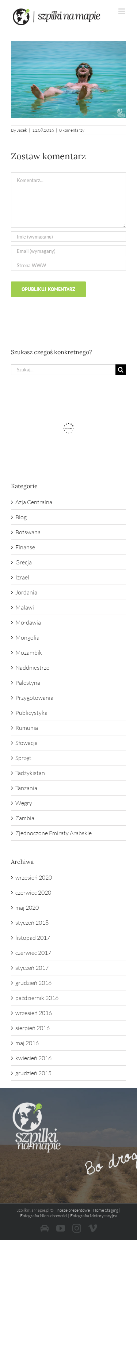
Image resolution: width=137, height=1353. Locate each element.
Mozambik (28, 652)
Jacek (22, 130)
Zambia (24, 818)
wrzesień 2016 (33, 1012)
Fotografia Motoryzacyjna (93, 1215)
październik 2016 (36, 997)
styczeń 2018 (32, 922)
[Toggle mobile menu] (122, 11)
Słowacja (26, 742)
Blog (21, 517)
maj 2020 (27, 907)
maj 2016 (27, 1043)
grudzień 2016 (33, 982)
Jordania (26, 592)
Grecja (23, 562)
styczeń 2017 (32, 967)
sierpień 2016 (32, 1028)
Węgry (23, 803)
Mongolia (27, 637)
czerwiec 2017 (33, 952)
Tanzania (26, 788)
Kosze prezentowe (73, 1210)
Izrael (22, 577)
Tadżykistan (30, 772)
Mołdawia (28, 622)
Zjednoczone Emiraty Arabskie (53, 833)
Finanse (25, 547)
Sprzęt (23, 757)
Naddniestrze (32, 667)
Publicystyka (31, 712)
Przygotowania (34, 697)
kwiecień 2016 (33, 1058)
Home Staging (105, 1210)
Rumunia (26, 727)
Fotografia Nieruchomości (43, 1215)
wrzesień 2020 (33, 877)
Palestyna (27, 682)
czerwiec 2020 (33, 892)
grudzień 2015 (33, 1073)
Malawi (24, 607)
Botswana (28, 532)
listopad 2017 (32, 937)
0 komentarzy (71, 130)
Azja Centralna (33, 502)
